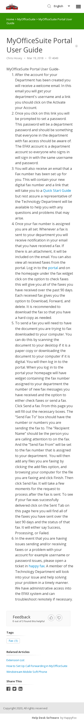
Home (10, 19)
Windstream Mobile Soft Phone (26, 672)
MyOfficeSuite (26, 19)
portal (53, 267)
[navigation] (78, 6)
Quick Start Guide (57, 190)
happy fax (37, 566)
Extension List (15, 660)
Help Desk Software (45, 718)
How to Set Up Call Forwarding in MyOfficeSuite (36, 666)
